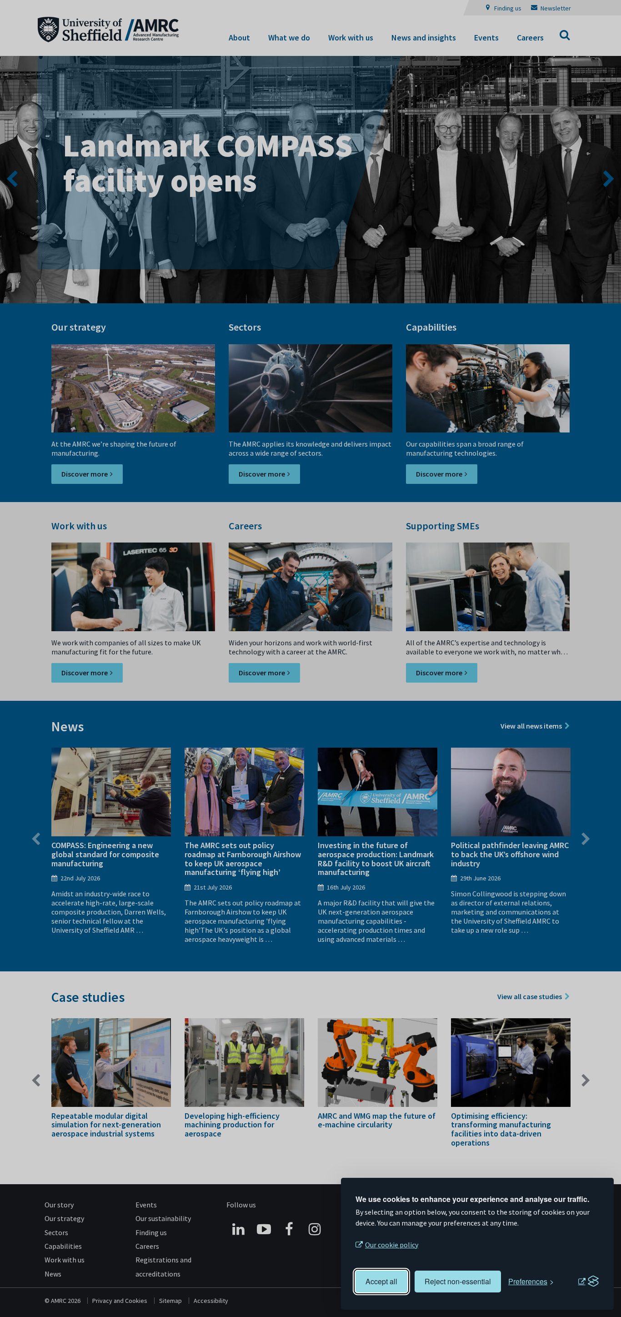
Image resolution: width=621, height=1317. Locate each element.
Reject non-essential (458, 1281)
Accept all (381, 1281)
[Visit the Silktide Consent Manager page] (588, 1281)
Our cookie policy (391, 1244)
